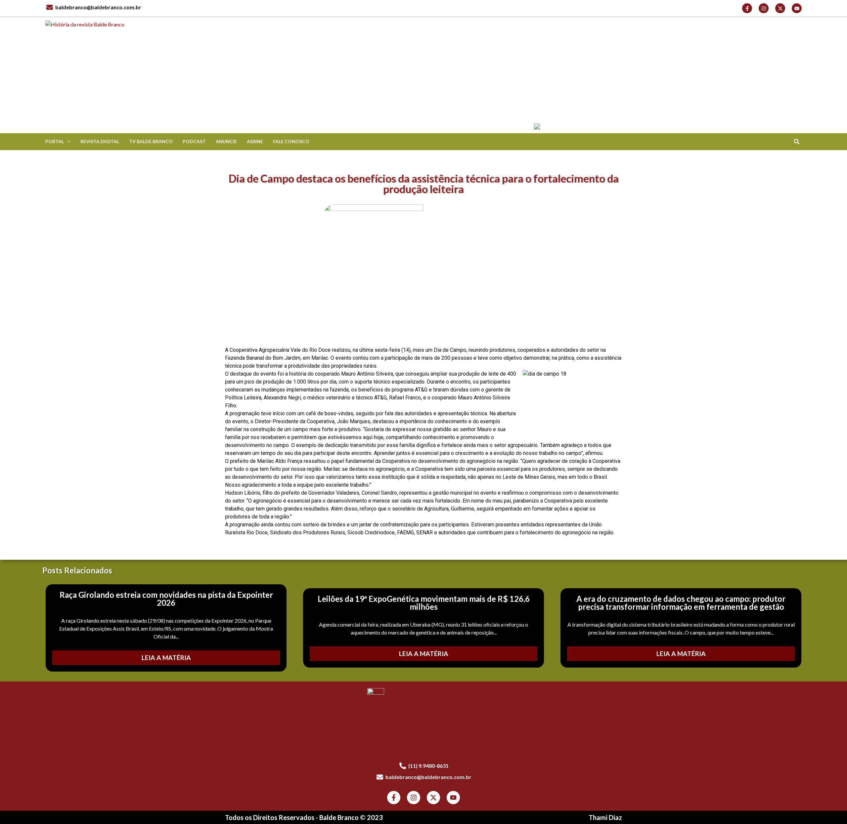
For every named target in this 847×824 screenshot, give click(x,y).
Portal (54, 141)
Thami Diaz (605, 817)
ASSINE (255, 141)
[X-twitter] (780, 8)
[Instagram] (764, 8)
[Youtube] (797, 8)
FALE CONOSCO (291, 141)
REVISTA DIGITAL (99, 141)
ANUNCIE (226, 141)
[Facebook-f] (747, 8)
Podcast (194, 141)
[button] (796, 142)
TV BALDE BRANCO (151, 141)
